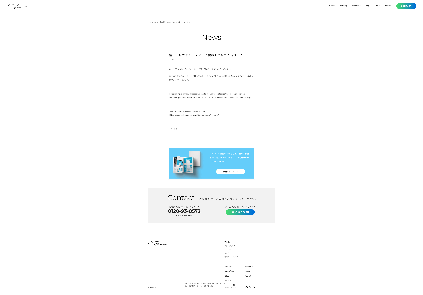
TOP (150, 22)
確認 (234, 285)
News (156, 22)
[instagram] (254, 287)
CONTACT (406, 6)
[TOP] (17, 6)
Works (332, 6)
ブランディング (229, 246)
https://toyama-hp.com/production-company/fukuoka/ (194, 115)
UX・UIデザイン (229, 249)
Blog (367, 6)
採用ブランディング (231, 257)
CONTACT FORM (240, 212)
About (377, 6)
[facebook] (247, 287)
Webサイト (228, 253)
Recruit (388, 6)
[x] (250, 287)
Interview (249, 266)
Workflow (356, 6)
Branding (343, 6)
